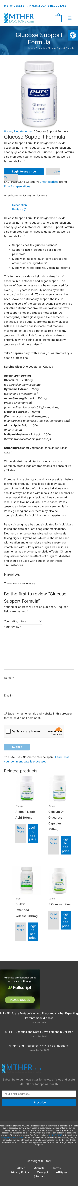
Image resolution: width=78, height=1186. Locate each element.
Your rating (11, 621)
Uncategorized (23, 131)
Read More (20, 829)
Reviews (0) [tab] (20, 209)
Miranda (38, 1168)
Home (8, 131)
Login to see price (24, 171)
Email (8, 695)
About (21, 1168)
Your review (12, 626)
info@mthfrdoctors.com (12, 1137)
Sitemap (39, 1176)
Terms (56, 1168)
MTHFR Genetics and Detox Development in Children (39, 1031)
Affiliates (62, 1172)
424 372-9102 (55, 1135)
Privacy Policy (19, 1172)
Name (9, 677)
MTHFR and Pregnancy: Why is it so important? (39, 1045)
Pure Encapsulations (17, 186)
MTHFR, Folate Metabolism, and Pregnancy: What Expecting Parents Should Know (39, 1016)
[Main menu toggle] (70, 18)
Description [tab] (19, 205)
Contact (42, 1172)
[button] (73, 35)
